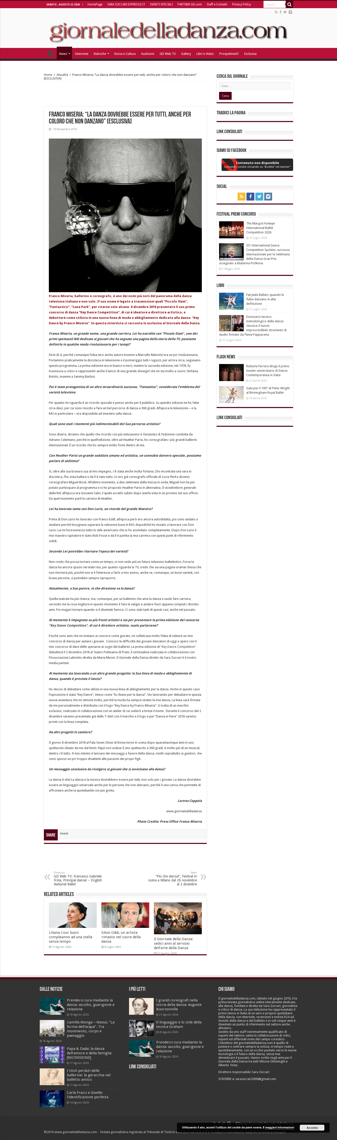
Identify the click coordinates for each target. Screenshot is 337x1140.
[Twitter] (285, 12)
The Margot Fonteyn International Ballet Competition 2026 (260, 228)
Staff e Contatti (217, 4)
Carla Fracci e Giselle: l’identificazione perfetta (87, 1094)
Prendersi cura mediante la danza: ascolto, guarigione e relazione (90, 1004)
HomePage (95, 4)
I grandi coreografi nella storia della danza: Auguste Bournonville (179, 1004)
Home (48, 75)
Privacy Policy (241, 4)
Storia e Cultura (125, 54)
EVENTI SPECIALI (161, 4)
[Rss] (276, 12)
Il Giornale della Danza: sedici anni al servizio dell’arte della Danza (173, 943)
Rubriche (100, 54)
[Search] (289, 4)
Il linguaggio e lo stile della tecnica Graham (179, 1024)
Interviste (81, 54)
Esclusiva (250, 54)
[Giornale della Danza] (168, 28)
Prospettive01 (229, 54)
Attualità (62, 75)
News (63, 54)
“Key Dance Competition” (68, 625)
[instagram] (290, 12)
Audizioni (147, 54)
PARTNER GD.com (190, 4)
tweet (64, 833)
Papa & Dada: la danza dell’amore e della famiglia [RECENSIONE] (89, 1053)
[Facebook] (280, 12)
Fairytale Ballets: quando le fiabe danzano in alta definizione (265, 299)
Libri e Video (205, 54)
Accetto (312, 1127)
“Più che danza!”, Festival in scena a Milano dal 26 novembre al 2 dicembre (172, 878)
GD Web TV (168, 54)
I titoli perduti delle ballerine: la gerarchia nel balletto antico (89, 1075)
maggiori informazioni (279, 1127)
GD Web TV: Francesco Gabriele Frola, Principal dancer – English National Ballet (78, 878)
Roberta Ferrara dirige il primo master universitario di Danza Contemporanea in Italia (267, 370)
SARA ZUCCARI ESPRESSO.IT (126, 4)
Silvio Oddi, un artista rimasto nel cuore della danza (121, 937)
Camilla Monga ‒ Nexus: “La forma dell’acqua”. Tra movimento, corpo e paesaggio (90, 1029)
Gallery (186, 54)
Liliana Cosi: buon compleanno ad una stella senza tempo (70, 937)
